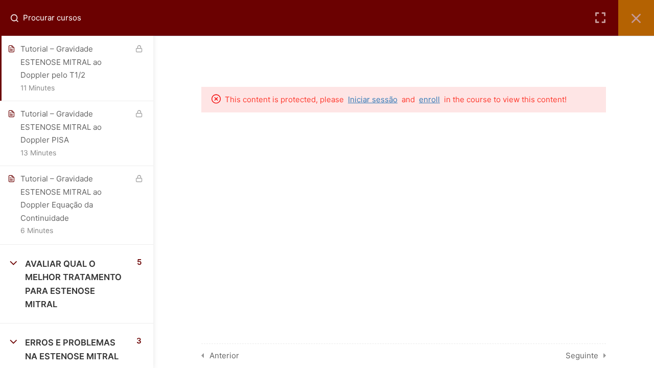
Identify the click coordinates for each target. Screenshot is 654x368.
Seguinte (582, 355)
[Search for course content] (18, 18)
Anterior (224, 355)
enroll (429, 99)
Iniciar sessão (373, 99)
